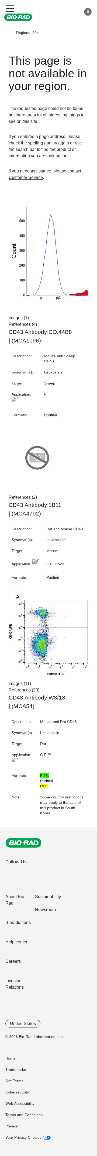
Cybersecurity (17, 1092)
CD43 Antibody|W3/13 (37, 697)
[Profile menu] (69, 11)
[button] (8, 32)
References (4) (23, 324)
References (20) (24, 690)
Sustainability (48, 896)
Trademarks (15, 1069)
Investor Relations (14, 983)
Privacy (11, 1126)
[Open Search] (58, 11)
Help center (16, 942)
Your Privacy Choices (24, 1137)
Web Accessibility (19, 1103)
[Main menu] (10, 8)
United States (23, 1023)
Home (10, 1058)
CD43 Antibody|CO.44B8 (40, 332)
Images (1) (19, 318)
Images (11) (20, 683)
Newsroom (45, 909)
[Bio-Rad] (23, 843)
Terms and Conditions (24, 1115)
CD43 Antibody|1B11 (35, 505)
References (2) (23, 497)
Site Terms (14, 1081)
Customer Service (26, 177)
